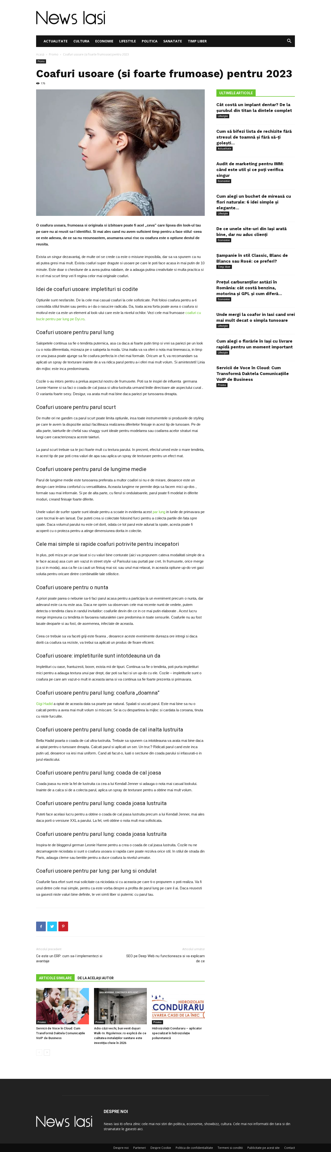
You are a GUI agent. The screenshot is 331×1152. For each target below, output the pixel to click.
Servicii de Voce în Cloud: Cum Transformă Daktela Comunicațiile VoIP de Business (60, 1033)
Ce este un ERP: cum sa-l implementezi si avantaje (69, 958)
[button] (289, 41)
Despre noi (121, 1148)
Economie (104, 41)
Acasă (40, 54)
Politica (150, 41)
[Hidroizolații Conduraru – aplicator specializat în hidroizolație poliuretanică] (178, 1006)
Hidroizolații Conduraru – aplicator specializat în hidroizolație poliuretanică (177, 1033)
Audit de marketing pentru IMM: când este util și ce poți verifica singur (250, 169)
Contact (289, 1148)
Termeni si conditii (230, 1148)
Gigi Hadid (44, 704)
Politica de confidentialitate (194, 1148)
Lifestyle (127, 41)
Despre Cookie (160, 1148)
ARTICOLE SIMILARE (55, 978)
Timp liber (197, 41)
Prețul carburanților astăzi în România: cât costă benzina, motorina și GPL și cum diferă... (249, 288)
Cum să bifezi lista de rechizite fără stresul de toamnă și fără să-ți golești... (254, 137)
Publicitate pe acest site (263, 1148)
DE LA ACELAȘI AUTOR (96, 978)
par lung (159, 512)
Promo (53, 54)
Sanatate (172, 41)
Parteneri (139, 1148)
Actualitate (56, 41)
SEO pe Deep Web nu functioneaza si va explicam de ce (165, 958)
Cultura (81, 41)
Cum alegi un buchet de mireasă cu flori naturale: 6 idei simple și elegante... (253, 202)
